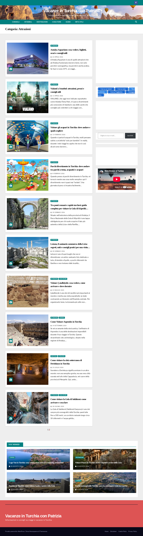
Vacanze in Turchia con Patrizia (71, 10)
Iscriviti (130, 135)
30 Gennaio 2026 (58, 212)
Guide (68, 22)
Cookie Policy (122, 531)
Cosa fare (56, 22)
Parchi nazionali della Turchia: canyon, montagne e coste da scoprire (101, 486)
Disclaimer (113, 531)
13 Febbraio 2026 (58, 134)
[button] (136, 22)
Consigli (16, 22)
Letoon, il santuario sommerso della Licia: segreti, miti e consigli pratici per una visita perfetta (69, 247)
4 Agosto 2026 (82, 489)
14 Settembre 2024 (59, 325)
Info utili (79, 22)
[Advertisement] (117, 62)
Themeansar (43, 531)
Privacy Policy (132, 531)
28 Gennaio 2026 (58, 251)
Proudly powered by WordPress (15, 531)
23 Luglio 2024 (57, 367)
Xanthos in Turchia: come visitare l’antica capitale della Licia (32, 486)
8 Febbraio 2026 (58, 173)
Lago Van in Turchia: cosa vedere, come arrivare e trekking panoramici (36, 463)
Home (107, 531)
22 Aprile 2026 (57, 57)
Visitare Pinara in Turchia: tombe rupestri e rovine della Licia (98, 463)
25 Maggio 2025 (58, 290)
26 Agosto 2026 (17, 466)
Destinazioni (42, 22)
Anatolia (54, 356)
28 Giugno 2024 (58, 406)
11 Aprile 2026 (57, 95)
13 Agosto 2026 (17, 489)
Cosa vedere (63, 278)
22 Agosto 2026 (83, 466)
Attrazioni (54, 45)
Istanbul (28, 22)
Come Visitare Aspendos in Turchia (66, 321)
